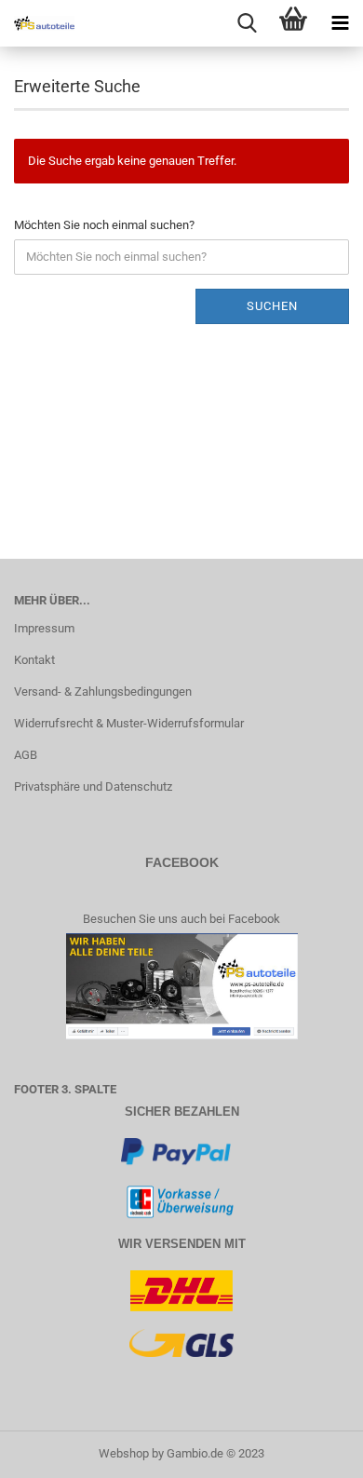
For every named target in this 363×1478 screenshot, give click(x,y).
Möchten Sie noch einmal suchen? (104, 225)
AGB (25, 755)
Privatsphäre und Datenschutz (93, 786)
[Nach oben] (312, 1450)
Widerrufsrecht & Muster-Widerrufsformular (129, 723)
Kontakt (34, 660)
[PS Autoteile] (37, 23)
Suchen (272, 306)
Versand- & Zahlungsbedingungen (103, 691)
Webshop (124, 1453)
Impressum (44, 628)
